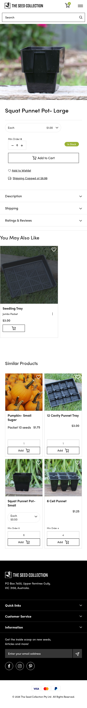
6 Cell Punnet (57, 501)
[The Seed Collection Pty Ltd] (24, 5)
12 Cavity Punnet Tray (63, 415)
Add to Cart (46, 158)
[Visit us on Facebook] (9, 666)
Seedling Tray (13, 308)
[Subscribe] (77, 653)
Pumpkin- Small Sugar (19, 417)
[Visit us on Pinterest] (31, 666)
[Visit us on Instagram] (20, 666)
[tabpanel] (43, 62)
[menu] (81, 17)
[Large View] (43, 62)
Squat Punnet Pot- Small (21, 503)
